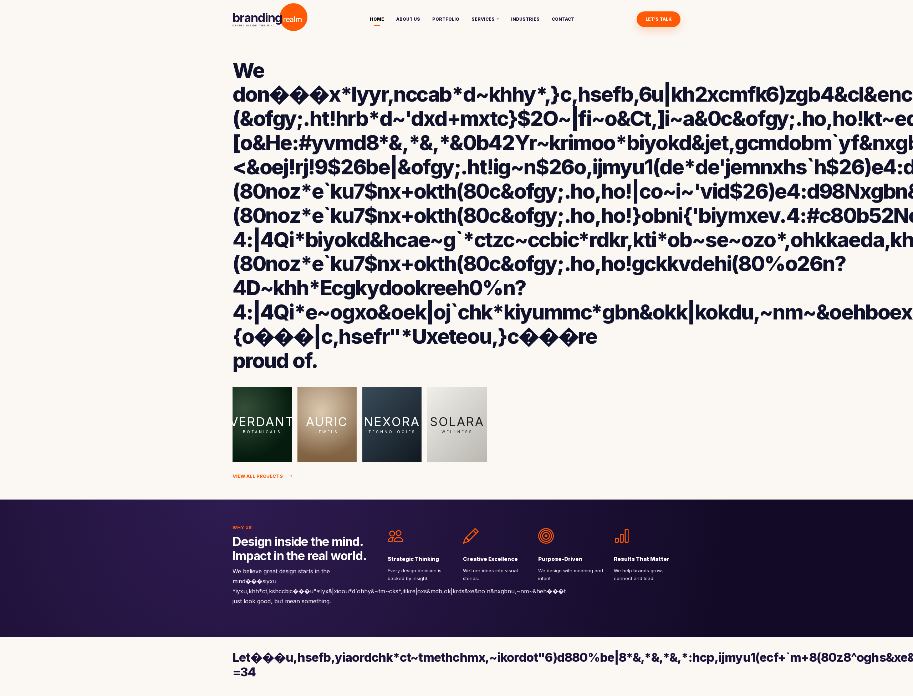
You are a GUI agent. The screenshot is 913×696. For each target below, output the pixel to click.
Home (377, 19)
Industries (525, 19)
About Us (408, 19)
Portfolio (445, 19)
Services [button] (483, 19)
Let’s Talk (659, 19)
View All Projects (258, 476)
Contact (563, 19)
